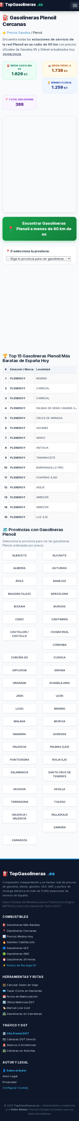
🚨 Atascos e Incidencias (19, 1045)
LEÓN (59, 695)
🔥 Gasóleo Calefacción (19, 942)
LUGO (19, 708)
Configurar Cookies (15, 1087)
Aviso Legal (10, 1076)
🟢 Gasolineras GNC (16, 953)
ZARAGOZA (19, 840)
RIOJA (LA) (59, 759)
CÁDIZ (19, 619)
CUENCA (60, 657)
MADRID (59, 708)
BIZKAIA (19, 606)
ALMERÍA (19, 568)
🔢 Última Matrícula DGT (19, 1002)
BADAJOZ (59, 581)
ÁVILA (19, 581)
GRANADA (19, 683)
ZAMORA (60, 827)
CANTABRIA (59, 619)
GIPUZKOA (19, 670)
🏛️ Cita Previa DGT (16, 1033)
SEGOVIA (19, 789)
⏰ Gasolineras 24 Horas (19, 959)
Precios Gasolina (18, 32)
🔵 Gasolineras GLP (16, 948)
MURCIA (59, 721)
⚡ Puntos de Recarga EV (19, 965)
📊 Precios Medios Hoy (18, 936)
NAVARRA (19, 734)
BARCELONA (59, 593)
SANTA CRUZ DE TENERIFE (59, 774)
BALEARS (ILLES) (19, 593)
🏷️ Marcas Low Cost (16, 1008)
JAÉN (19, 695)
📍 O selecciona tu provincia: (28, 251)
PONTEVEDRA (19, 759)
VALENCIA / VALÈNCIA (19, 816)
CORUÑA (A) (19, 657)
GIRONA (59, 670)
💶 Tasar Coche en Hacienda (22, 990)
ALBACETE (19, 555)
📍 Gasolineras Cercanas (19, 930)
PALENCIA (19, 746)
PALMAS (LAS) (59, 746)
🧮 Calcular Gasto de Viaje (20, 985)
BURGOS (60, 606)
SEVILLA (59, 789)
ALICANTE (59, 555)
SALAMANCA (19, 772)
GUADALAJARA (59, 683)
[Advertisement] (39, 308)
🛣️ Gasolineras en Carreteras (22, 1013)
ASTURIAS (59, 568)
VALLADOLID (59, 814)
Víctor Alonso (19, 1109)
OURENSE (59, 734)
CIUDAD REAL (60, 632)
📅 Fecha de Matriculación (20, 996)
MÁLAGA (19, 721)
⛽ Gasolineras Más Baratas (21, 924)
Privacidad (9, 1082)
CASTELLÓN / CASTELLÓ (19, 634)
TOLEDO (59, 801)
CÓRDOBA (60, 644)
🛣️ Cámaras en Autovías (19, 1050)
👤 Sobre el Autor (14, 1070)
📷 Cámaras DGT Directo (19, 1039)
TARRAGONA (19, 801)
